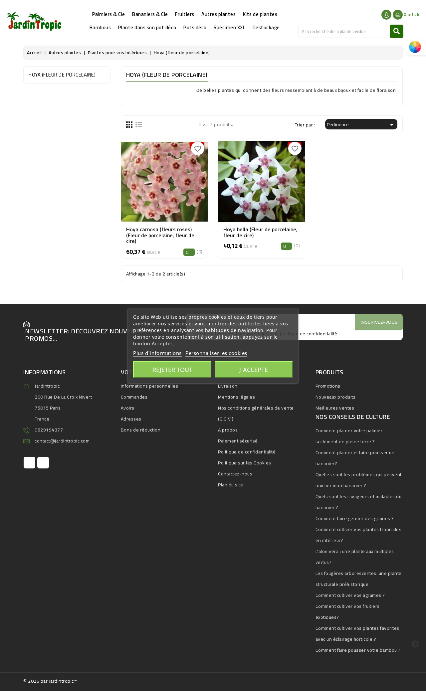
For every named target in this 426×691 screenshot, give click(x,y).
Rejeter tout (172, 369)
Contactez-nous (235, 473)
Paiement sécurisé (238, 440)
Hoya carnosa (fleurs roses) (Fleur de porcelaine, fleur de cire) (160, 235)
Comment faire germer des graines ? (355, 518)
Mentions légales (236, 397)
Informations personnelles (149, 386)
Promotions (328, 386)
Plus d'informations (157, 352)
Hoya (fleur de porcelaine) (62, 75)
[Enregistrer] (179, 179)
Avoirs (127, 408)
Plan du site (230, 484)
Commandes (134, 397)
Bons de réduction (141, 430)
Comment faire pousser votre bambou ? (358, 650)
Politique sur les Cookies (244, 462)
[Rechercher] (396, 31)
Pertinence (361, 124)
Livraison (228, 386)
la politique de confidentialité (306, 333)
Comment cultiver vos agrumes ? (350, 595)
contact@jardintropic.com (62, 440)
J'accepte (253, 369)
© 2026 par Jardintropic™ (50, 681)
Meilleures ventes (335, 408)
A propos (228, 430)
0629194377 (49, 430)
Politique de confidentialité (247, 451)
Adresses (131, 419)
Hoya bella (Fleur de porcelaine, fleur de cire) (260, 232)
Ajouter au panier (164, 195)
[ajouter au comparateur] (149, 179)
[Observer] (164, 179)
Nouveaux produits (336, 397)
